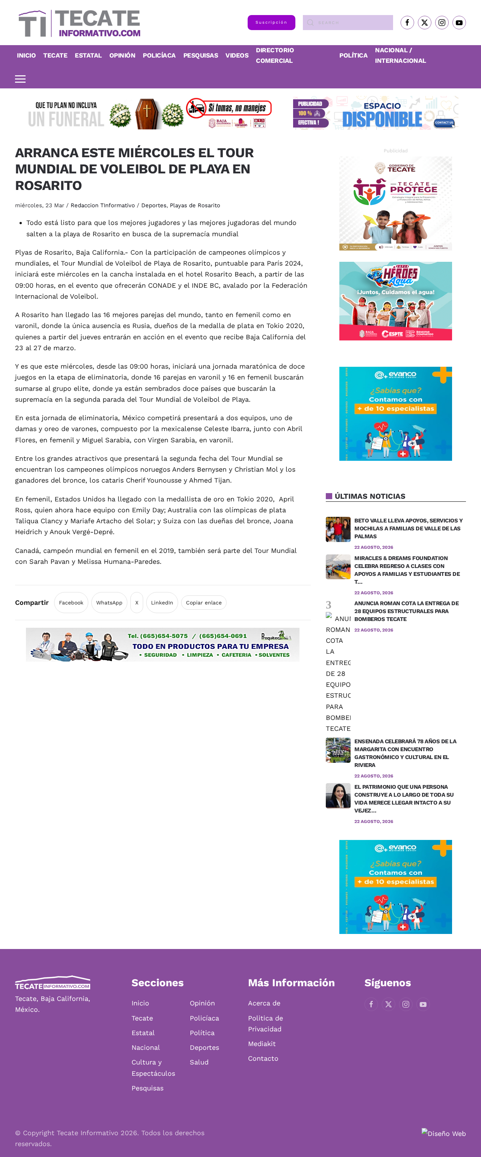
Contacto (263, 1058)
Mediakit (262, 1044)
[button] (20, 79)
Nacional (146, 1047)
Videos (236, 55)
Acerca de (264, 1003)
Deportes (153, 205)
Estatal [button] (88, 55)
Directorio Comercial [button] (275, 55)
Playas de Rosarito (195, 205)
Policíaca (159, 55)
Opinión (122, 55)
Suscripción (271, 22)
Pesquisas (200, 55)
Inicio (26, 55)
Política (353, 55)
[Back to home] (77, 23)
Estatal (143, 1033)
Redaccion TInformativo (103, 205)
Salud (199, 1062)
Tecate (55, 55)
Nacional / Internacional (400, 55)
